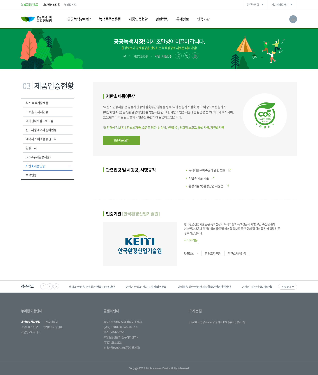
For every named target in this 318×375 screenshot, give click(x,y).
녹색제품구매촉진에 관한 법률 (206, 170)
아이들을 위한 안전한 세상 (204, 286)
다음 (56, 286)
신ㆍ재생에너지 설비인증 (41, 130)
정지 (50, 286)
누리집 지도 (70, 4)
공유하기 (178, 55)
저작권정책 (52, 322)
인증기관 (203, 19)
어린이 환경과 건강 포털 (146, 286)
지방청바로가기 (279, 5)
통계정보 (182, 19)
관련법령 (162, 19)
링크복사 (186, 55)
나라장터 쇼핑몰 (51, 4)
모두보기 (286, 287)
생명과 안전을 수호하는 (92, 286)
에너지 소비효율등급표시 (41, 139)
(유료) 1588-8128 (112, 342)
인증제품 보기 (121, 140)
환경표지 (31, 148)
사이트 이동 (190, 240)
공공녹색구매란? (79, 19)
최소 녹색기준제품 (37, 102)
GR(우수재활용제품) (38, 157)
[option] (91, 287)
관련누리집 (253, 5)
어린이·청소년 (257, 286)
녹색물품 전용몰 (29, 4)
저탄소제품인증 (163, 56)
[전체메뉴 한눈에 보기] (293, 19)
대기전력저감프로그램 (39, 120)
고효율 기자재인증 (37, 111)
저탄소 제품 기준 (198, 178)
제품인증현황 (138, 19)
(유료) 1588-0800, (113, 327)
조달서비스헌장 (29, 327)
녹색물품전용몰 (110, 19)
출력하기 (195, 55)
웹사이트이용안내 (52, 327)
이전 (43, 286)
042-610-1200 (130, 327)
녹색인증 (31, 175)
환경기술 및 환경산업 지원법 (205, 186)
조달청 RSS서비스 (30, 332)
